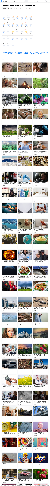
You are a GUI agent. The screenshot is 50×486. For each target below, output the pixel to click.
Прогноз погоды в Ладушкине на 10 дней (14, 53)
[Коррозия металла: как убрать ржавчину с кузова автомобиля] (40, 273)
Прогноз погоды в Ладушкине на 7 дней (41, 52)
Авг (17, 8)
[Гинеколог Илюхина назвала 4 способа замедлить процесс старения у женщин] (9, 476)
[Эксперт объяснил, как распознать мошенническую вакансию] (9, 398)
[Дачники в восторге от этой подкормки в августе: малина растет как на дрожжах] (40, 351)
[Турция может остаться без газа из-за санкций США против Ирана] (40, 366)
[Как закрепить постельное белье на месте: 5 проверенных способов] (40, 195)
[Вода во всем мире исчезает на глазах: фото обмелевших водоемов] (40, 304)
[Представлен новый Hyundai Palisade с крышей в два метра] (9, 366)
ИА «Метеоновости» (46, 485)
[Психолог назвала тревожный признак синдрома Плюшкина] (40, 163)
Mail (1, 485)
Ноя (26, 8)
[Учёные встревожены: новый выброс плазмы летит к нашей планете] (9, 257)
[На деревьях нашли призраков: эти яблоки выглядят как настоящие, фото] (25, 163)
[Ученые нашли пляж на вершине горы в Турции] (25, 429)
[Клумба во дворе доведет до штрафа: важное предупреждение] (25, 132)
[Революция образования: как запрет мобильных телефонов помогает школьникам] (40, 445)
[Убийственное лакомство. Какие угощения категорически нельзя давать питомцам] (40, 70)
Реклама (8, 485)
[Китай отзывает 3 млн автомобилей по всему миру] (9, 101)
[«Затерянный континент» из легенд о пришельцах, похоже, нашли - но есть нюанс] (25, 241)
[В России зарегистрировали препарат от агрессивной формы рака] (25, 179)
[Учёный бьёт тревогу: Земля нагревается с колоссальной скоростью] (9, 273)
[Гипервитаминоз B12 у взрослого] (40, 179)
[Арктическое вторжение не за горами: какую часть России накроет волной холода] (9, 163)
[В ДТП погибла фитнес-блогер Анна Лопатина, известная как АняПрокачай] (40, 398)
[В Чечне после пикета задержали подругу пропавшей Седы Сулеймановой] (9, 70)
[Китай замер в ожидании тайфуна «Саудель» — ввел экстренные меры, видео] (25, 398)
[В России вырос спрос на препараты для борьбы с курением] (25, 148)
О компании (4, 485)
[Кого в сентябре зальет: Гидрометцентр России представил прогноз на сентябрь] (9, 132)
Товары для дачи (40, 53)
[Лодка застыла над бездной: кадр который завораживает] (9, 148)
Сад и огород (33, 53)
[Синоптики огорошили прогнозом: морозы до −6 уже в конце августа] (9, 195)
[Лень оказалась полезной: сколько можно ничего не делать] (40, 148)
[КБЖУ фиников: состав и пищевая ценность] (9, 460)
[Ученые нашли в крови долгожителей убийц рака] (40, 132)
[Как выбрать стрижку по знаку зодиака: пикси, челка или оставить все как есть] (40, 429)
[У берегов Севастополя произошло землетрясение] (9, 226)
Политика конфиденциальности (19, 485)
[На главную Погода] (4, 1)
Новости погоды (26, 53)
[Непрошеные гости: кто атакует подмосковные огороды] (9, 116)
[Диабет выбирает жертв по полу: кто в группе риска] (25, 226)
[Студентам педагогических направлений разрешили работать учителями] (40, 320)
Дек (30, 8)
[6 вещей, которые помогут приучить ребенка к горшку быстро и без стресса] (40, 226)
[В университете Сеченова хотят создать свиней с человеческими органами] (25, 116)
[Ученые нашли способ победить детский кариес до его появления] (9, 351)
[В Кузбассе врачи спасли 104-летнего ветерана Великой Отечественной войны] (40, 382)
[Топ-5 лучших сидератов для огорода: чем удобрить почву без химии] (25, 382)
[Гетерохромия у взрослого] (9, 335)
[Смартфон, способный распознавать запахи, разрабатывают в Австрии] (9, 413)
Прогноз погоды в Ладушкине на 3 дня (9, 52)
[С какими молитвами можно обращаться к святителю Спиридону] (25, 460)
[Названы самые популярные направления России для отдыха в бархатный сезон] (25, 304)
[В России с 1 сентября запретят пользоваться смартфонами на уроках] (40, 210)
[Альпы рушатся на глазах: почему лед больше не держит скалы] (25, 335)
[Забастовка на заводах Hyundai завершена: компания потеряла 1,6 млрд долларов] (9, 304)
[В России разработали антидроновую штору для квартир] (25, 210)
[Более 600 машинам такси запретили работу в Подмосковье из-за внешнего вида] (9, 210)
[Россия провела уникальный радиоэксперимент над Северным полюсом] (9, 320)
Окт (23, 8)
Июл (14, 8)
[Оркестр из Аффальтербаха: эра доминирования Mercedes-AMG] (25, 476)
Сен (20, 8)
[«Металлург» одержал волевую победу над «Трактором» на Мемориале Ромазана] (40, 460)
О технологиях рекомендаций (29, 485)
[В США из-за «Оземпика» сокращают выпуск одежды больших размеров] (25, 195)
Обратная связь (36, 485)
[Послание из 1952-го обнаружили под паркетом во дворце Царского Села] (25, 70)
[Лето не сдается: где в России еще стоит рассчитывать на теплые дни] (25, 288)
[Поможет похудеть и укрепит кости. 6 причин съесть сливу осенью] (40, 101)
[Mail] (1, 1)
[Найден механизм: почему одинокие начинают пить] (25, 257)
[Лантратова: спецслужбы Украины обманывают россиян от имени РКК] (9, 179)
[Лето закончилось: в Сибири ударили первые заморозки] (9, 241)
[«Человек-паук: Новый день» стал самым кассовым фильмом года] (9, 445)
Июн (11, 8)
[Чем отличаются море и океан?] (40, 335)
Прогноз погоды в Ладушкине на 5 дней (25, 52)
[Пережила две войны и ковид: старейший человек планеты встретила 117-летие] (40, 116)
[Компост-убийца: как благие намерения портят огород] (25, 320)
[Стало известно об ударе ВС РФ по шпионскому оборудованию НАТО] (25, 85)
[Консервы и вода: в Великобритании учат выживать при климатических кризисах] (25, 351)
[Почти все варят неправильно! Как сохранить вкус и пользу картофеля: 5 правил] (40, 241)
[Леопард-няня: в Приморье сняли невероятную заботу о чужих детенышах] (40, 85)
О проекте (12, 485)
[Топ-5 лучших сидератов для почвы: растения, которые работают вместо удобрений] (25, 366)
